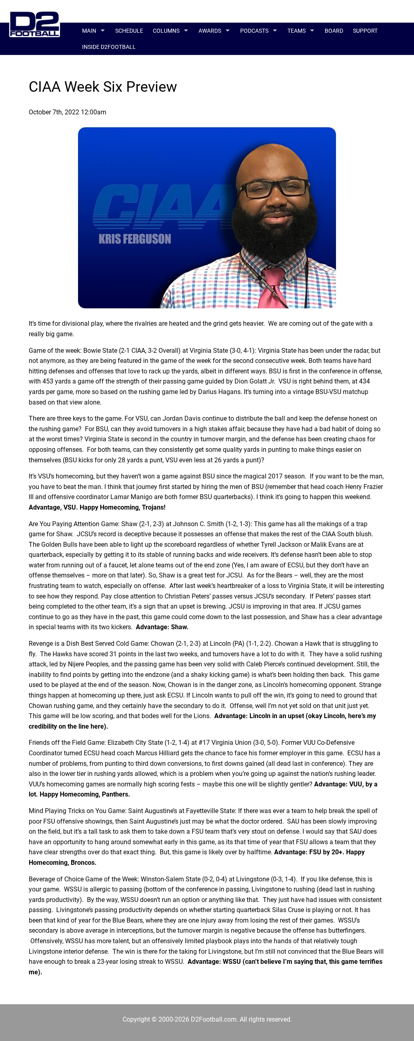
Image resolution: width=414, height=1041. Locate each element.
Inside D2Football (109, 47)
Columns (166, 30)
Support (365, 30)
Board (334, 30)
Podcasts (254, 30)
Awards (210, 30)
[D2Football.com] (34, 17)
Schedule (129, 30)
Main (89, 30)
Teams (296, 30)
